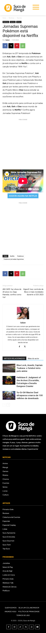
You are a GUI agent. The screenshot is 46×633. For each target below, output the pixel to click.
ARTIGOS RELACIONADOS (14, 359)
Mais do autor (33, 359)
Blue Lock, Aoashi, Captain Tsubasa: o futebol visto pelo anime (30, 368)
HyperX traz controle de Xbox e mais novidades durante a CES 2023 (33, 292)
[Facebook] (5, 45)
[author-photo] (23, 319)
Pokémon (20, 256)
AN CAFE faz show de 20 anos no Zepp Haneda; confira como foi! (12, 293)
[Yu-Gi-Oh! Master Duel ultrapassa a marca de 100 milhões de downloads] (9, 395)
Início (4, 18)
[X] (11, 45)
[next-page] (8, 404)
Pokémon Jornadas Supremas (14, 259)
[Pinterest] (16, 45)
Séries (19, 22)
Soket (7, 40)
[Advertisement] (23, 144)
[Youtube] (37, 627)
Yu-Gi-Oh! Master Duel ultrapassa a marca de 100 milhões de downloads (30, 395)
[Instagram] (14, 627)
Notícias (11, 18)
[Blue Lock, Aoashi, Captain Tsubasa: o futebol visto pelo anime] (9, 368)
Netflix (12, 256)
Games (19, 18)
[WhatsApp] (22, 45)
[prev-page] (4, 404)
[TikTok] (20, 627)
